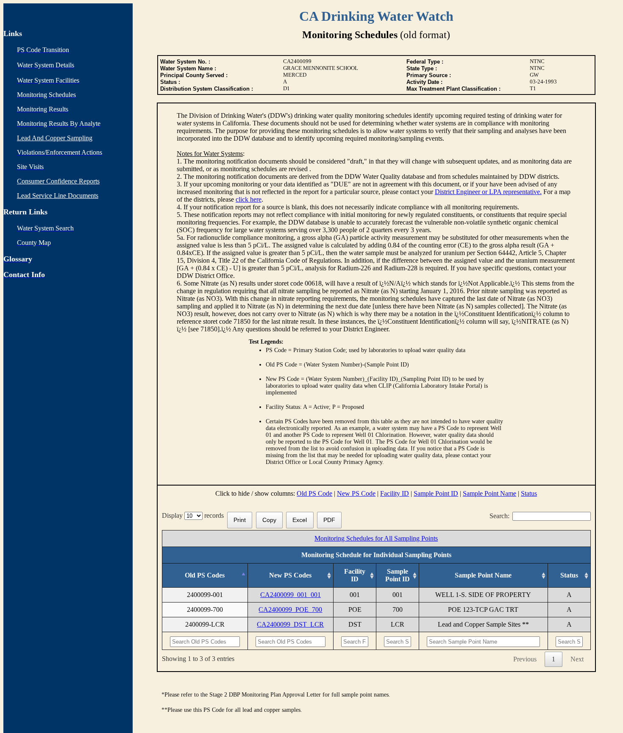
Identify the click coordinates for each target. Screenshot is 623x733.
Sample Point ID (436, 493)
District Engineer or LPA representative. (488, 191)
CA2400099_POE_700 (290, 609)
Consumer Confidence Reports (58, 181)
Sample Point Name (489, 493)
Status (529, 493)
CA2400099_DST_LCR (290, 624)
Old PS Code (314, 493)
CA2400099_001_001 (290, 594)
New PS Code (356, 493)
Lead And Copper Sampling (54, 138)
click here (248, 199)
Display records (194, 515)
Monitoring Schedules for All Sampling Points (376, 538)
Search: (499, 515)
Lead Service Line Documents (57, 195)
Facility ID (394, 493)
